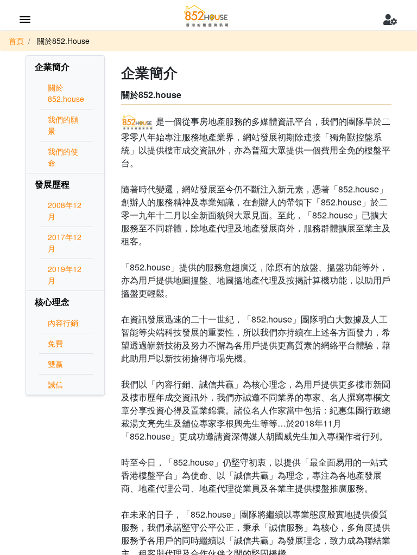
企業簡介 (52, 66)
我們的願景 (63, 125)
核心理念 (52, 301)
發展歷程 (52, 184)
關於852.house (66, 93)
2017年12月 (64, 242)
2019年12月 (64, 274)
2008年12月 (64, 210)
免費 (55, 343)
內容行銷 (63, 322)
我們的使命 (63, 157)
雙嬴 (55, 363)
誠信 (55, 384)
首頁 (16, 40)
